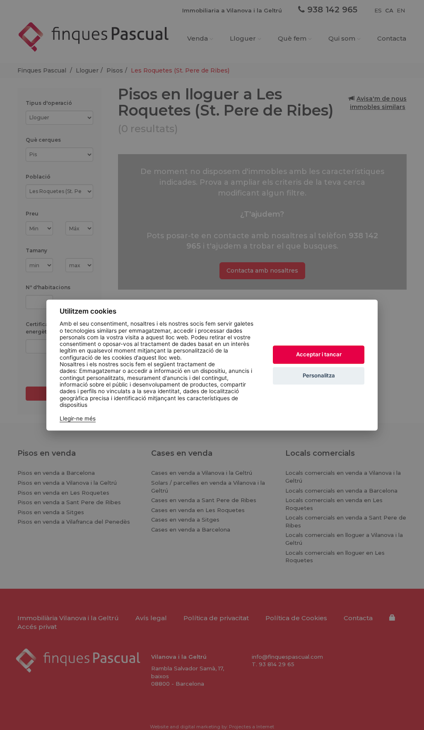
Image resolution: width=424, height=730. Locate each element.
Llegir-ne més (78, 418)
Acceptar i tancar (319, 354)
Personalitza (319, 375)
